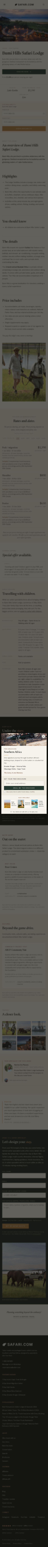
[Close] (43, 736)
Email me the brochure (24, 788)
